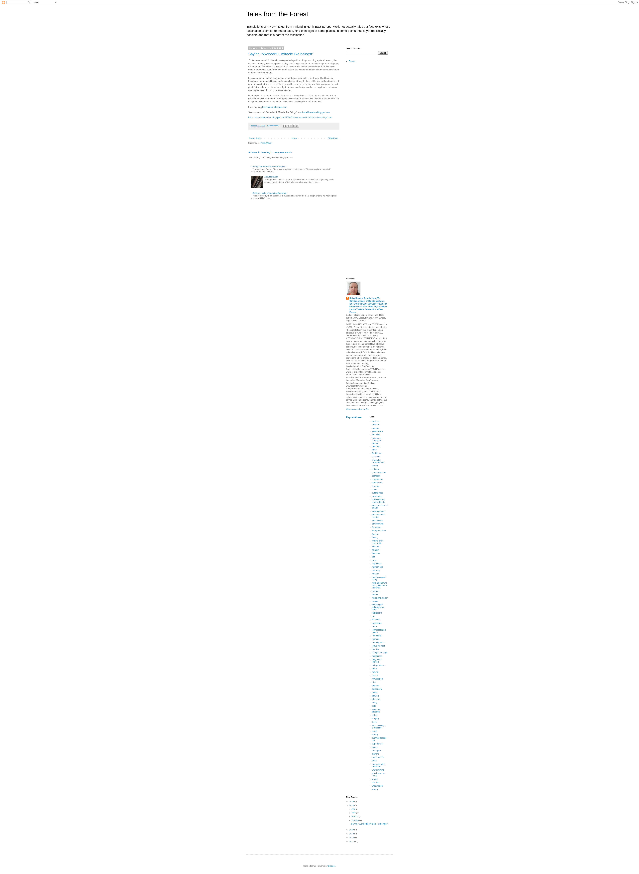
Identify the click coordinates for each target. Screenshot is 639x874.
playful (375, 692)
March (354, 816)
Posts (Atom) (266, 143)
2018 (351, 837)
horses (375, 601)
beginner (376, 446)
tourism (375, 754)
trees (374, 761)
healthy (375, 574)
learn (374, 626)
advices (375, 421)
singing (375, 718)
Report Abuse (354, 417)
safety (374, 715)
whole (375, 779)
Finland (375, 546)
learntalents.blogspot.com (274, 107)
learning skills (378, 642)
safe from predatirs (376, 710)
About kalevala (271, 177)
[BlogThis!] (287, 126)
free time (376, 553)
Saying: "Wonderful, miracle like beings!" (280, 54)
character (376, 456)
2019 (351, 834)
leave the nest (378, 646)
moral (374, 669)
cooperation (377, 479)
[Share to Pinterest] (297, 126)
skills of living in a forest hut (379, 726)
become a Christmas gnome (376, 440)
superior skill (378, 744)
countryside (377, 483)
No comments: (273, 126)
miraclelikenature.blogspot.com (315, 112)
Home (294, 138)
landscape (377, 623)
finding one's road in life (378, 542)
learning (376, 639)
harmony (376, 570)
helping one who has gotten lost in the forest (379, 585)
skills (374, 722)
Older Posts (333, 138)
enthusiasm (377, 520)
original (375, 686)
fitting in (375, 550)
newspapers (377, 679)
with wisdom (377, 786)
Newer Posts (255, 138)
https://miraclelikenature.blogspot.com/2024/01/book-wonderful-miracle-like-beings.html (290, 117)
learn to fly (376, 636)
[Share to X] (291, 126)
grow (374, 560)
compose (376, 476)
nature (375, 675)
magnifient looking (377, 660)
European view (379, 530)
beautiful (376, 435)
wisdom (375, 782)
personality (377, 689)
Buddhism (376, 453)
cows (374, 489)
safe (374, 706)
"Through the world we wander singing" (268, 166)
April (353, 813)
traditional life (378, 757)
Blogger (331, 866)
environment (377, 524)
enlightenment (378, 511)
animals (375, 428)
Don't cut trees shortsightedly (378, 501)
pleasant (376, 699)
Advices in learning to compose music (270, 152)
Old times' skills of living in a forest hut (269, 193)
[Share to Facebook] (294, 126)
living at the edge (380, 653)
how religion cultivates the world (378, 607)
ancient (375, 424)
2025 (351, 801)
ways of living (378, 770)
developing (377, 496)
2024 (351, 805)
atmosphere (377, 431)
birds (374, 450)
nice (374, 682)
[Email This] (284, 126)
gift (373, 557)
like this (375, 649)
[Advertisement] (367, 118)
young (375, 789)
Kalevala (376, 620)
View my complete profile (357, 409)
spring (375, 734)
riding (374, 702)
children (375, 469)
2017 (351, 841)
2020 (351, 830)
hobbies (375, 591)
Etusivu (352, 61)
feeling (375, 537)
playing (375, 696)
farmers (375, 534)
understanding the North (378, 765)
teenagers (376, 750)
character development (378, 461)
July (353, 809)
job (373, 616)
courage (376, 486)
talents (375, 747)
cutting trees (377, 493)
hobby (375, 594)
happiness (377, 563)
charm (375, 466)
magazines (377, 656)
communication (379, 472)
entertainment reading (378, 516)
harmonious (377, 567)
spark (374, 731)
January (355, 820)
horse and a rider (380, 598)
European (376, 527)
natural (375, 672)
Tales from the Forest (277, 14)
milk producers (378, 665)
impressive (377, 613)
